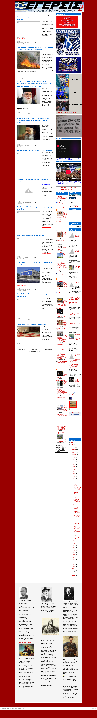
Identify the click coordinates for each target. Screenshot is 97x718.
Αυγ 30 (74, 457)
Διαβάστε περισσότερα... (21, 38)
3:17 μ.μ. (29, 145)
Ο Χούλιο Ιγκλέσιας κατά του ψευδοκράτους (31, 235)
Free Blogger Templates (5, 708)
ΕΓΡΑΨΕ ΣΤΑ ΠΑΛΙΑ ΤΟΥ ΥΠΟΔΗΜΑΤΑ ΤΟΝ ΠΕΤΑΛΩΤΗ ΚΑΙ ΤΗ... (76, 495)
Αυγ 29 (74, 459)
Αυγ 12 (74, 547)
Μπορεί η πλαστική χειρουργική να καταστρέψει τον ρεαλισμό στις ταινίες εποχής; (61, 364)
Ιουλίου (73, 568)
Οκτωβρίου (74, 450)
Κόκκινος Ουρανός (61, 380)
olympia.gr (59, 273)
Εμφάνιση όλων (65, 443)
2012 (72, 444)
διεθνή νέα (22, 203)
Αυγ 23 (74, 469)
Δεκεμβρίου (74, 447)
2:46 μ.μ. (29, 289)
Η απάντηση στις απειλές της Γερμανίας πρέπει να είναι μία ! (77, 251)
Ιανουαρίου (74, 578)
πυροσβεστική (22, 78)
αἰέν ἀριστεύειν (60, 292)
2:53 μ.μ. (29, 257)
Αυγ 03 (74, 562)
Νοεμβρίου (74, 449)
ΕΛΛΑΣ (58, 202)
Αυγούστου (74, 454)
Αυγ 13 (74, 545)
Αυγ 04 (74, 561)
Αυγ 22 (74, 471)
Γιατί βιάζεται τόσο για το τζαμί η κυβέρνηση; (32, 324)
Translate (79, 393)
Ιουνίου (73, 570)
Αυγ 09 (74, 552)
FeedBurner (77, 206)
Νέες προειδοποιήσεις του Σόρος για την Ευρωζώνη (34, 150)
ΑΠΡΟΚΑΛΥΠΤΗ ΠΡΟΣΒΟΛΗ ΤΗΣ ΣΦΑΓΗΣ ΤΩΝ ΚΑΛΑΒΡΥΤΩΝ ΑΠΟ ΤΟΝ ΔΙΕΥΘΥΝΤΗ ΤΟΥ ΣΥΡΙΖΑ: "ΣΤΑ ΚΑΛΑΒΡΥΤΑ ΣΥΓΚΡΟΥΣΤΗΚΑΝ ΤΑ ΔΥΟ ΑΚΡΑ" (74, 300)
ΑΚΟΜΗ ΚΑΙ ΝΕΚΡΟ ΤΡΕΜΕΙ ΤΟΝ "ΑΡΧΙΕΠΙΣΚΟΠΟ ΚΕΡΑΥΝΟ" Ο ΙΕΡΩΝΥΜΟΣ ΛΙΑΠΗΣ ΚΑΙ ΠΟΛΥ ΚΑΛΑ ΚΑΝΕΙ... (34, 121)
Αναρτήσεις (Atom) (37, 351)
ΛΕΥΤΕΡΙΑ (59, 210)
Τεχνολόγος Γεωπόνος (62, 404)
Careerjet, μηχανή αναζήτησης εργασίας (68, 189)
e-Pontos (59, 297)
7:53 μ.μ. (29, 42)
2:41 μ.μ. (29, 319)
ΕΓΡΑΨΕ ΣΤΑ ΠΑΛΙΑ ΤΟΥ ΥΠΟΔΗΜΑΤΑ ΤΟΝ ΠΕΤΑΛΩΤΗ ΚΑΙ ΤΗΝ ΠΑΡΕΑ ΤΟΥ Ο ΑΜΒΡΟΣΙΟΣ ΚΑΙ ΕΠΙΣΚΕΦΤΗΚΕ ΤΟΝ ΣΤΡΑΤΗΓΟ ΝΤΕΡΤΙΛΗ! (34, 84)
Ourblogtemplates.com (18, 708)
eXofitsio (59, 221)
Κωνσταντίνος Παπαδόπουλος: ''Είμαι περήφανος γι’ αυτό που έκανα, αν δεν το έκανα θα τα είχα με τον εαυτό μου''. (74, 338)
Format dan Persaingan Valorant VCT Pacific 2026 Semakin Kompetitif (62, 399)
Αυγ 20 (74, 474)
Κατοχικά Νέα (60, 414)
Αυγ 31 (74, 456)
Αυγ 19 (74, 476)
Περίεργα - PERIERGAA (62, 361)
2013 (72, 442)
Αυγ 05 (74, 559)
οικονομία (21, 176)
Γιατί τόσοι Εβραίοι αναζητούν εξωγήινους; (65, 383)
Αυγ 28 (74, 461)
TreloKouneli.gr (60, 196)
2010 (72, 580)
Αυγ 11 (74, 549)
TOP (96, 708)
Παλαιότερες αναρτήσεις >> (48, 349)
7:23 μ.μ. (29, 113)
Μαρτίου (73, 575)
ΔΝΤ (20, 320)
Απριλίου (73, 573)
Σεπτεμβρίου (74, 452)
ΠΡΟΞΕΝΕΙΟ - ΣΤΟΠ (61, 397)
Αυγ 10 (74, 550)
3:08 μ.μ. (29, 202)
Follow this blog (75, 414)
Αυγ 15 (74, 542)
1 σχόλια (34, 145)
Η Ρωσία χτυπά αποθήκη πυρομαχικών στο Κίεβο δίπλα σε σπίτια (62, 198)
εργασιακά (22, 290)
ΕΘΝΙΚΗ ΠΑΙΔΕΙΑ (61, 369)
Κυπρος (21, 258)
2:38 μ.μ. (29, 344)
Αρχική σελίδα (34, 349)
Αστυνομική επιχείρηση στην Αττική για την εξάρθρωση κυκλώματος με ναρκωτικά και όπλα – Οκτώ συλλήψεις (62, 392)
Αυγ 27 (74, 462)
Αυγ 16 (74, 540)
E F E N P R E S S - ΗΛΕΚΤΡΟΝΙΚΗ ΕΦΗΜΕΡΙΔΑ (61, 280)
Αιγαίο (21, 232)
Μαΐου (73, 571)
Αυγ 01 (74, 566)
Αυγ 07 (74, 555)
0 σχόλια (34, 42)
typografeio (59, 252)
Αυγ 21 (74, 473)
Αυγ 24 (74, 468)
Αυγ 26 (74, 464)
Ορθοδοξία (22, 114)
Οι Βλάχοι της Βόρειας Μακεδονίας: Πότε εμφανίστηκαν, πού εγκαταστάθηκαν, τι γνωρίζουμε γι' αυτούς (61, 225)
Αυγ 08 (74, 554)
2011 (72, 445)
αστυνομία (22, 43)
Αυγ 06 (74, 557)
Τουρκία (23, 232)
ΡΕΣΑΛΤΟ (59, 308)
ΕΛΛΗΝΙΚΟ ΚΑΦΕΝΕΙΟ (62, 352)
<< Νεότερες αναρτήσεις (21, 349)
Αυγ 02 (74, 564)
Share (18, 41)
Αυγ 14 (74, 543)
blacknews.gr (60, 344)
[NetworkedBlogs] (75, 412)
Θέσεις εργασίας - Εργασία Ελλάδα (68, 187)
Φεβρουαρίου (74, 577)
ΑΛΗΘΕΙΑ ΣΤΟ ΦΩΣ (61, 319)
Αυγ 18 (74, 478)
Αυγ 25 (74, 466)
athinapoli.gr (59, 389)
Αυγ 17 (74, 480)
